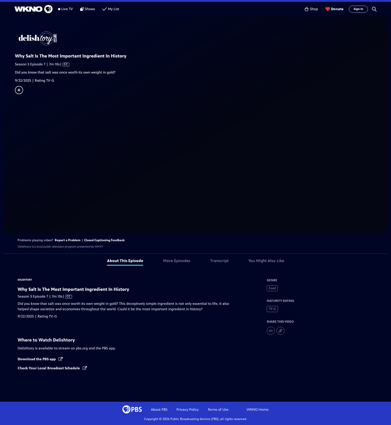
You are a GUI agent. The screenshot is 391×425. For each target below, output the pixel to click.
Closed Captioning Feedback (104, 240)
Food (272, 288)
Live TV (67, 9)
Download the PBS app (37, 359)
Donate (337, 9)
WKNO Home (258, 409)
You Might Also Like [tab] (266, 260)
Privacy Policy (187, 409)
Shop (314, 9)
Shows (90, 9)
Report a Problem (68, 240)
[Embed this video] (271, 331)
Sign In (358, 9)
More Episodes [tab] (176, 260)
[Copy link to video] (280, 331)
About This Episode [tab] (125, 260)
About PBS (159, 409)
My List (113, 9)
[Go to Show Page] (201, 38)
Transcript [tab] (219, 260)
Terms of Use (218, 409)
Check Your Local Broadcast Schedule (49, 368)
